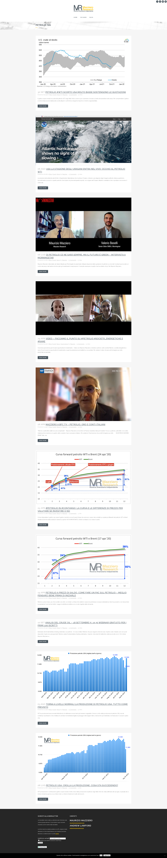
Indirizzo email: (44, 838)
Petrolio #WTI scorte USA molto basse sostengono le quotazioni (85, 92)
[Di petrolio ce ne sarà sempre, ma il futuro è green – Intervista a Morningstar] (83, 224)
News (58, 94)
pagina (57, 833)
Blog (51, 94)
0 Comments (73, 94)
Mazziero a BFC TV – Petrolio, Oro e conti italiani (75, 424)
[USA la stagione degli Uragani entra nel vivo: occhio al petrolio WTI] (83, 140)
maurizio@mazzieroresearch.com (77, 823)
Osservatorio (64, 344)
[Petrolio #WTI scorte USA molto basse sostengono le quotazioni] (83, 62)
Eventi (55, 94)
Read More (42, 106)
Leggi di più (107, 855)
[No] (165, 855)
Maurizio (65, 94)
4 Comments (72, 598)
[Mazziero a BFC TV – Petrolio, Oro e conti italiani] (83, 394)
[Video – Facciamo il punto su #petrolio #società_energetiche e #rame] (83, 308)
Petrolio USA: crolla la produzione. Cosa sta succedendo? (82, 785)
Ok (101, 855)
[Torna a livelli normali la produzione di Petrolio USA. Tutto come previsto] (83, 676)
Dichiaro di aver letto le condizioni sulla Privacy (50, 840)
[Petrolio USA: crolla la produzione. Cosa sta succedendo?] (83, 757)
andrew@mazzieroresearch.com (77, 828)
